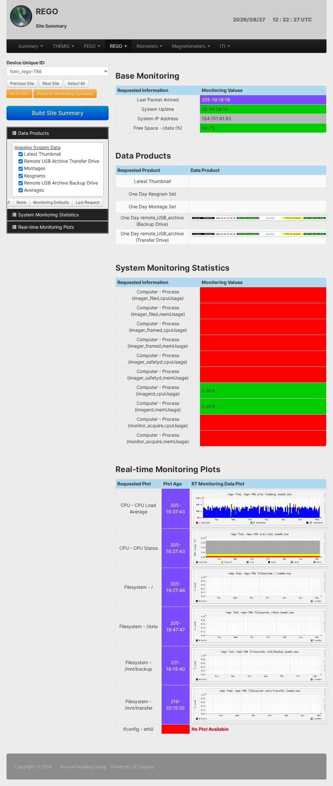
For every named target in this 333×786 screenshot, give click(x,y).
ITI (223, 46)
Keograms (34, 175)
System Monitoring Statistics (48, 214)
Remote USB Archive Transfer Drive (61, 161)
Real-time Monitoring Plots (46, 227)
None (21, 202)
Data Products (33, 133)
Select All (76, 83)
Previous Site (22, 83)
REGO (117, 46)
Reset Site (19, 93)
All (7, 202)
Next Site (51, 83)
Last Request (88, 202)
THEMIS (62, 46)
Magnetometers (189, 46)
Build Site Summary (58, 113)
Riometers (148, 46)
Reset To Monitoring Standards (65, 93)
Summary (29, 46)
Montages (34, 168)
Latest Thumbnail (42, 154)
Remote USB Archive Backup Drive (60, 183)
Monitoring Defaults (51, 202)
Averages (33, 190)
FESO (90, 46)
